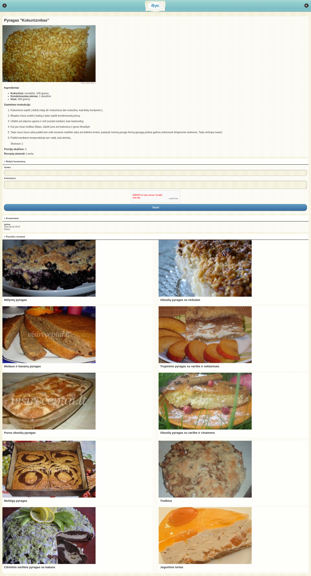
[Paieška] (306, 5)
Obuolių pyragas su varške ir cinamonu (187, 432)
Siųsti (155, 207)
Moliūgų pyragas (15, 500)
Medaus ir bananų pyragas (22, 366)
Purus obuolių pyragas (20, 432)
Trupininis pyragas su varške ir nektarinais (189, 366)
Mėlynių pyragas (15, 300)
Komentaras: (10, 178)
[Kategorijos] (4, 5)
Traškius (166, 500)
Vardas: (7, 167)
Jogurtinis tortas (171, 567)
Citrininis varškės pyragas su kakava (29, 567)
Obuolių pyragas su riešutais (180, 300)
